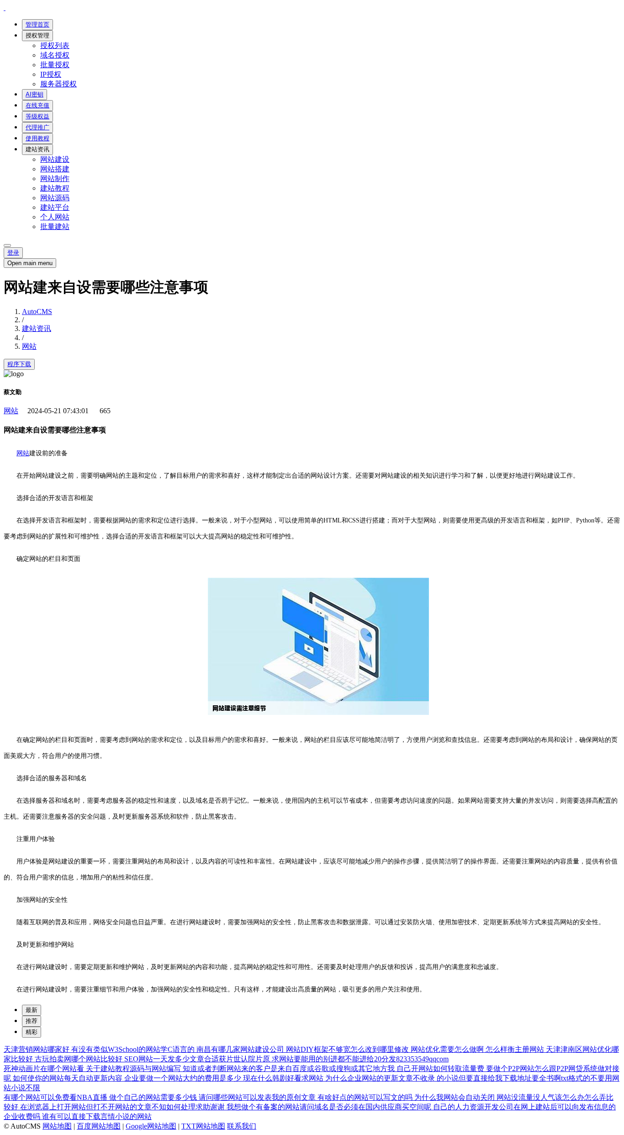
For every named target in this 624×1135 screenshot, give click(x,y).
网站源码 (54, 198)
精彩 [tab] (31, 1031)
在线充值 (37, 105)
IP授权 (50, 74)
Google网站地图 (151, 1126)
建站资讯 (37, 149)
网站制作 (54, 178)
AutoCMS (37, 311)
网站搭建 (54, 169)
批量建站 (54, 226)
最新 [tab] (31, 1010)
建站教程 (54, 188)
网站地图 (57, 1126)
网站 (29, 346)
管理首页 (37, 24)
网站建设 (54, 159)
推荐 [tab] (31, 1021)
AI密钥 (34, 94)
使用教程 (37, 138)
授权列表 (54, 45)
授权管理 (37, 35)
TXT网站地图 (203, 1126)
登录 (13, 252)
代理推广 (37, 127)
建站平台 (54, 207)
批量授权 (54, 65)
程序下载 (19, 364)
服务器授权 (58, 84)
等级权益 (37, 116)
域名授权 (54, 55)
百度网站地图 (99, 1126)
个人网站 (54, 217)
